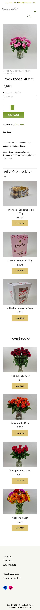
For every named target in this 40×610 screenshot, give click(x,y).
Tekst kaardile (12, 93)
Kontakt (7, 556)
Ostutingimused (11, 574)
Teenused (8, 560)
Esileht (7, 71)
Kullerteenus (9, 564)
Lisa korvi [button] (20, 223)
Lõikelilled (18, 71)
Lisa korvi (13, 115)
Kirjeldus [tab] (7, 132)
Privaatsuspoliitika (12, 578)
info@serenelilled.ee (26, 3)
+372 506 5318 (10, 3)
